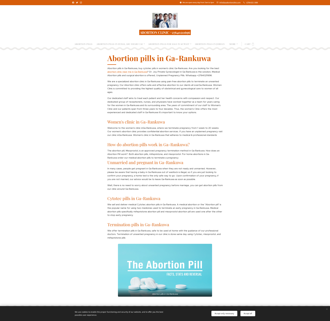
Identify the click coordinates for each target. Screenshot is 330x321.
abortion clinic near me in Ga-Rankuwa (127, 71)
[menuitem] (84, 44)
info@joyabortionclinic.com (230, 2)
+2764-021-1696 (252, 2)
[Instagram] (80, 2)
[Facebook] (73, 2)
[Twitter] (77, 2)
